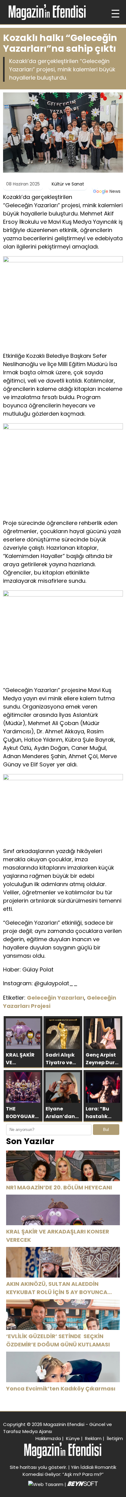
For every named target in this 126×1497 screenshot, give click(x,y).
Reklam (93, 1438)
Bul (106, 1129)
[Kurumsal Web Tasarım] (82, 1484)
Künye (73, 1438)
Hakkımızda (48, 1438)
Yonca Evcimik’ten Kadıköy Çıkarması (60, 1388)
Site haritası (23, 1467)
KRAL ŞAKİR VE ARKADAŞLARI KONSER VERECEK (57, 1236)
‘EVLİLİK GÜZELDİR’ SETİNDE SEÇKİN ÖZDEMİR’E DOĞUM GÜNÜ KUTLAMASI (58, 1340)
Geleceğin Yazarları (55, 997)
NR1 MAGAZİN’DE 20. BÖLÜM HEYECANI (59, 1187)
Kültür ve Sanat (68, 184)
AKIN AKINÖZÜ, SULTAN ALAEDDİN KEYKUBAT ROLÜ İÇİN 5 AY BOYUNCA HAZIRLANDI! (56, 1288)
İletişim (115, 1438)
